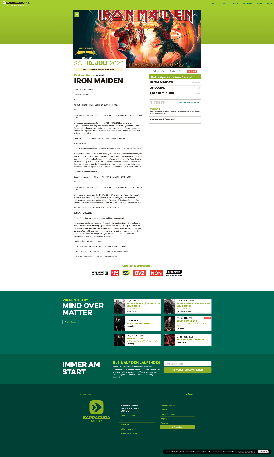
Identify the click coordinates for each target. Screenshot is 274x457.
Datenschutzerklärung (129, 433)
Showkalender (166, 410)
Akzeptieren (263, 452)
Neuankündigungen (168, 414)
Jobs (122, 420)
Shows (223, 4)
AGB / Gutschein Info (129, 429)
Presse (259, 4)
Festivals (234, 4)
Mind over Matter (84, 75)
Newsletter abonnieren (187, 370)
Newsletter (247, 4)
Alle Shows (71, 322)
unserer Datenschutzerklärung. (246, 451)
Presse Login (178, 427)
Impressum (125, 425)
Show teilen (195, 18)
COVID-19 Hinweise (128, 416)
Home (213, 4)
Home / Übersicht (168, 405)
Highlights (165, 419)
